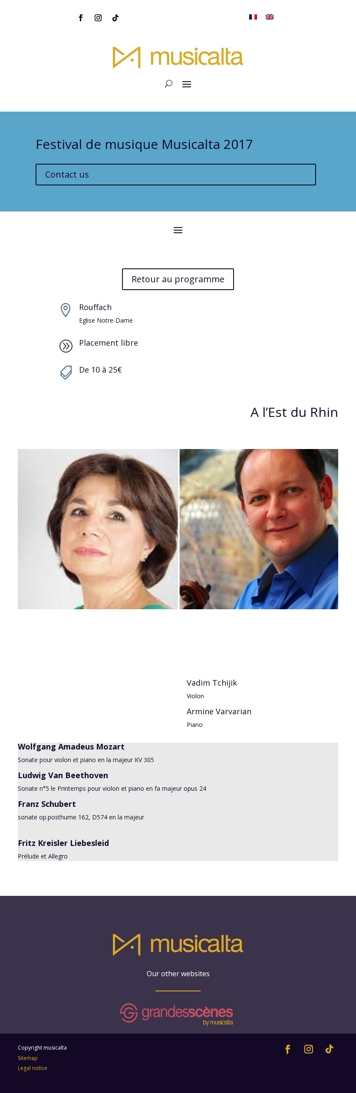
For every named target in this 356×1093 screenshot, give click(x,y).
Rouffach (95, 307)
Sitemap (28, 1058)
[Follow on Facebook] (81, 18)
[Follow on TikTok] (115, 18)
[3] (178, 609)
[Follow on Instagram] (98, 18)
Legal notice (32, 1068)
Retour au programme (178, 279)
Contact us (67, 174)
